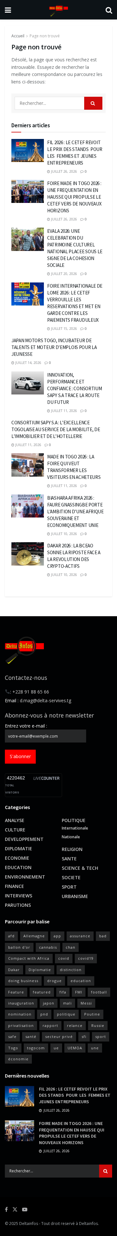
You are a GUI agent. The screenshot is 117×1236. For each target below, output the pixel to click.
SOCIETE (71, 877)
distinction (71, 969)
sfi (84, 1036)
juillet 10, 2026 (63, 533)
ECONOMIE (17, 858)
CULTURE (15, 830)
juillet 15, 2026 (63, 328)
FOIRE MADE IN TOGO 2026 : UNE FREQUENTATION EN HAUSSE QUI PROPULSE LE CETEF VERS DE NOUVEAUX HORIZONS (74, 197)
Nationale (71, 837)
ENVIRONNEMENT (25, 877)
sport (100, 1036)
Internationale (75, 828)
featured (42, 992)
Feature (16, 992)
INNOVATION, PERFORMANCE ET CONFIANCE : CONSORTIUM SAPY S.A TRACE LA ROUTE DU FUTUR (74, 388)
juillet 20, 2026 (63, 273)
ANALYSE (14, 820)
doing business (23, 980)
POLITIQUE (73, 820)
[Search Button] (109, 9)
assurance (80, 935)
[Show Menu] (8, 9)
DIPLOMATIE (18, 848)
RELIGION (72, 849)
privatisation (21, 1025)
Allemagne (34, 935)
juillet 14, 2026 (27, 362)
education (81, 980)
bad (103, 935)
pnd (44, 1014)
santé (30, 1036)
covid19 (86, 958)
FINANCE (14, 886)
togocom (36, 1047)
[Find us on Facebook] (6, 1209)
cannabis (48, 947)
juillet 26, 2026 (63, 171)
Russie (97, 1025)
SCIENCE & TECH (80, 868)
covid (63, 958)
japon (48, 1003)
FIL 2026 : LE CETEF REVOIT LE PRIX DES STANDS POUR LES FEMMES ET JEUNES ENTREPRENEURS (74, 1095)
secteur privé (59, 1036)
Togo (13, 1047)
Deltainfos (28, 1223)
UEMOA (75, 1047)
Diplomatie (40, 969)
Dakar (14, 969)
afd (11, 935)
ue (56, 1047)
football (99, 992)
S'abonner (20, 756)
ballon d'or (19, 947)
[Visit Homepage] (58, 9)
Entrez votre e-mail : (26, 726)
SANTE (69, 858)
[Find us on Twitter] (15, 1209)
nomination (20, 1014)
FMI (78, 992)
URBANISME (75, 896)
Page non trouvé (45, 36)
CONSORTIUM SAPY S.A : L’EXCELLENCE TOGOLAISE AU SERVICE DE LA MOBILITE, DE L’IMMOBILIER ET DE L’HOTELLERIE (55, 429)
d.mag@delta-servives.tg (45, 700)
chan (70, 947)
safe (12, 1036)
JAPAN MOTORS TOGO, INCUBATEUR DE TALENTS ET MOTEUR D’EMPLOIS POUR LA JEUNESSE (54, 347)
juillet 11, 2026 (63, 410)
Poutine (92, 1014)
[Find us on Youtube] (24, 1209)
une (95, 1047)
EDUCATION (18, 867)
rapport (50, 1025)
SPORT (69, 887)
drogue (54, 980)
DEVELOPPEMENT (24, 839)
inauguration (21, 1003)
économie (18, 1058)
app (57, 935)
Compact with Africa (28, 958)
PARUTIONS (18, 905)
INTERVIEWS (18, 896)
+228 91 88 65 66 (30, 692)
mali (67, 1003)
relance (75, 1025)
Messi (86, 1003)
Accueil (17, 36)
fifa (62, 992)
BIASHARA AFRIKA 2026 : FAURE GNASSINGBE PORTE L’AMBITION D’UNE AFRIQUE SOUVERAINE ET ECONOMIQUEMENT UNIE (75, 511)
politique (66, 1014)
